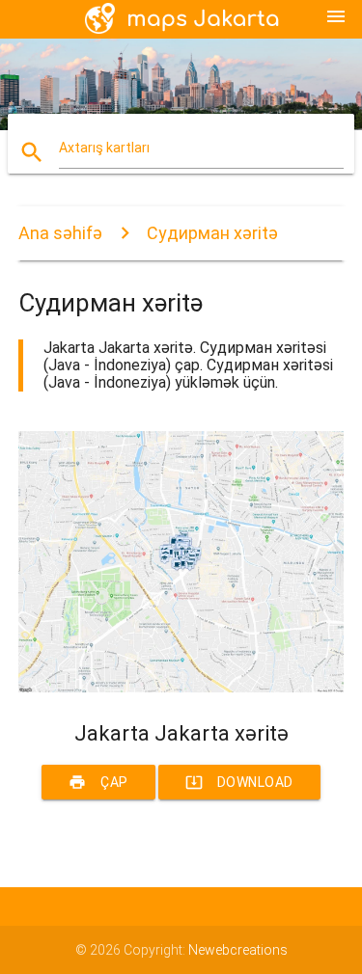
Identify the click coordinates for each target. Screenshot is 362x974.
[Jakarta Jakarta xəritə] (181, 687)
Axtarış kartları (104, 147)
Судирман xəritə (212, 233)
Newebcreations (238, 950)
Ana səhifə (60, 233)
